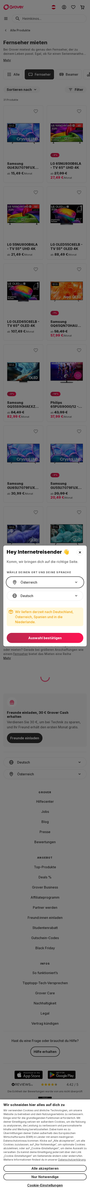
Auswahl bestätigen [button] (45, 638)
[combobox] (45, 582)
